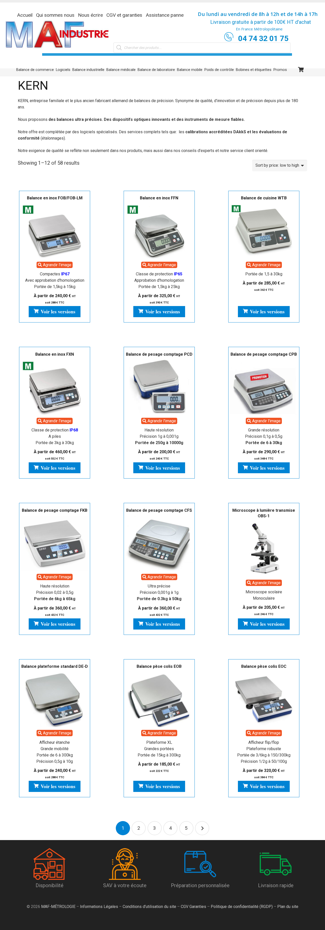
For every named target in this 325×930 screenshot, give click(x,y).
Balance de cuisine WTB (264, 198)
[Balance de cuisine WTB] (264, 231)
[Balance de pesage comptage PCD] (159, 387)
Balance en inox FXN (54, 354)
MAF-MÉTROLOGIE (58, 906)
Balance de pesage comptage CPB (264, 354)
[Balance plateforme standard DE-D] (55, 699)
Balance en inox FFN (159, 198)
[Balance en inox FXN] (55, 387)
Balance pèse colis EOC (263, 666)
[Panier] (301, 69)
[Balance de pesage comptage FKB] (55, 543)
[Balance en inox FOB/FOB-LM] (55, 231)
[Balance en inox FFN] (159, 231)
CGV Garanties (193, 906)
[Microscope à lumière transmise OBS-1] (264, 549)
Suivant (202, 828)
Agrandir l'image (56, 264)
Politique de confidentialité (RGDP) (242, 906)
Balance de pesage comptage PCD (159, 354)
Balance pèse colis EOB (159, 666)
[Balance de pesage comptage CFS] (159, 543)
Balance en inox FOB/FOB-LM (55, 198)
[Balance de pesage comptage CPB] (264, 387)
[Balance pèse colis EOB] (159, 699)
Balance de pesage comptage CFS (159, 510)
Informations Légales (99, 906)
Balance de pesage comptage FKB (54, 510)
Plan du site (287, 906)
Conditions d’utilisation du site (149, 906)
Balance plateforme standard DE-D (54, 666)
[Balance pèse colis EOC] (264, 699)
